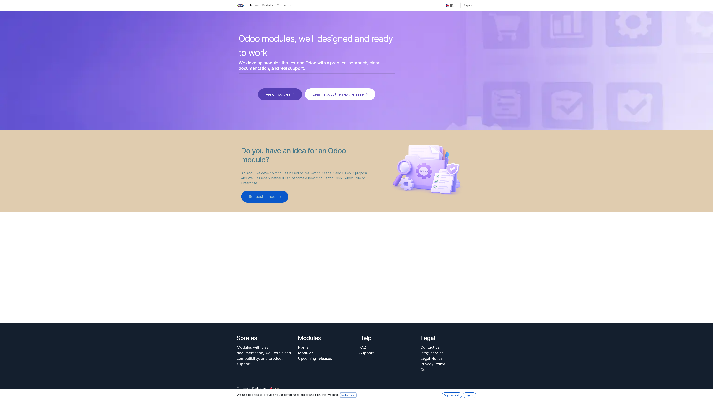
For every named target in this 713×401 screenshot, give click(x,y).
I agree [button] (469, 395)
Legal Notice (432, 358)
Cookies (427, 369)
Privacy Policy (433, 364)
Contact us (430, 347)
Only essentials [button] (451, 395)
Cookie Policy (348, 395)
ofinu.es (260, 388)
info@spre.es (432, 353)
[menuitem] (254, 5)
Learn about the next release (338, 94)
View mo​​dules (279, 94)
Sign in (468, 5)
